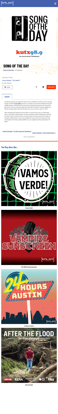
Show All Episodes (29, 137)
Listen (8, 87)
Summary (7, 97)
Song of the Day (8, 70)
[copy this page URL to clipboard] (36, 87)
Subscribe (51, 87)
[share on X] (43, 87)
